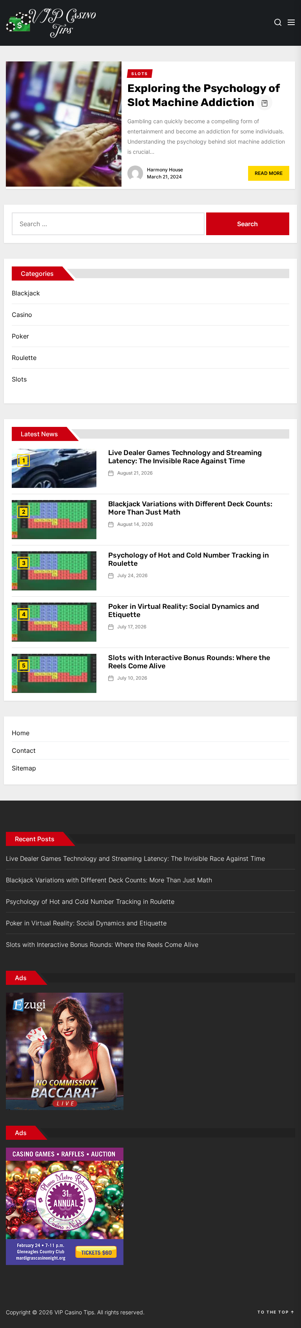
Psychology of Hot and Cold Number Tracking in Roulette (188, 559)
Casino (22, 315)
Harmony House (165, 170)
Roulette (24, 358)
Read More (269, 173)
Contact (24, 750)
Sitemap (24, 768)
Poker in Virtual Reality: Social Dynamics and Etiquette (183, 610)
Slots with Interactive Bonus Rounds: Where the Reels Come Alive (189, 662)
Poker (20, 336)
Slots (19, 379)
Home (20, 733)
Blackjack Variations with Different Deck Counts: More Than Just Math (190, 508)
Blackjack (26, 293)
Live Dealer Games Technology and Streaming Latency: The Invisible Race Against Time (185, 457)
